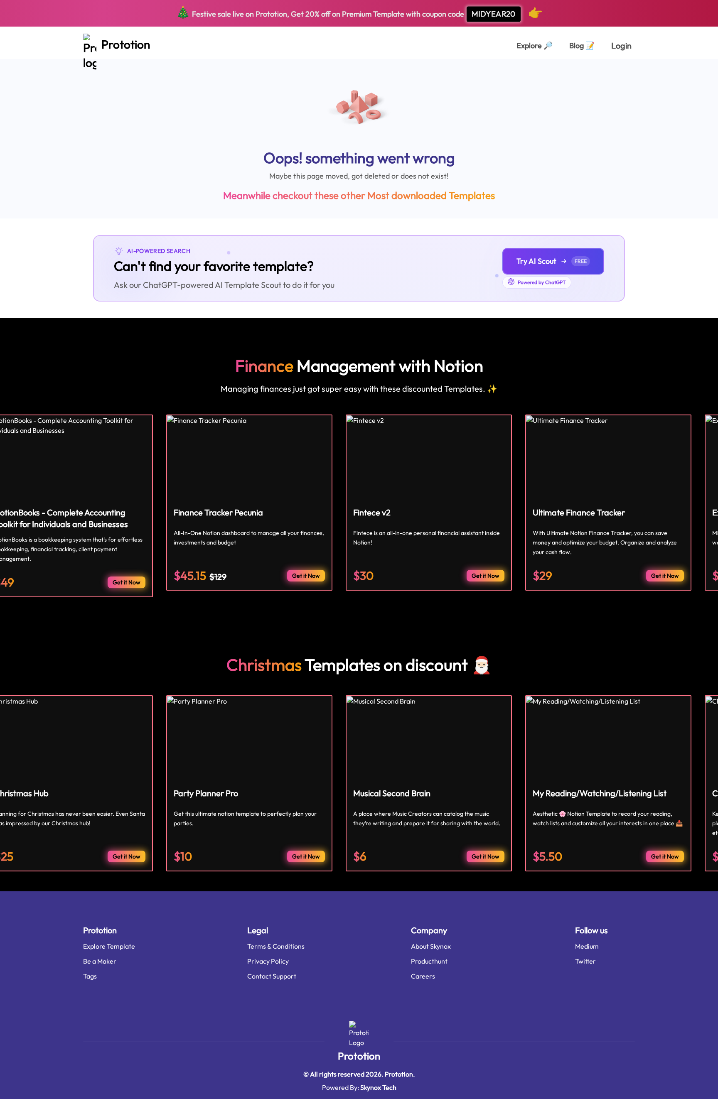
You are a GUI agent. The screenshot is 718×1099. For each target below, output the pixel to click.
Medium (587, 946)
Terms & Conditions (276, 946)
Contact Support (271, 976)
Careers (423, 976)
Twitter (585, 961)
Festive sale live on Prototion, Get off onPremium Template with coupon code (359, 12)
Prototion (359, 1056)
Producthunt (429, 961)
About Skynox (431, 946)
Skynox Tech (378, 1087)
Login (621, 45)
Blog (582, 45)
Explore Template (109, 946)
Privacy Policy (268, 961)
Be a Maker (99, 961)
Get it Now (126, 582)
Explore (534, 45)
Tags (90, 976)
